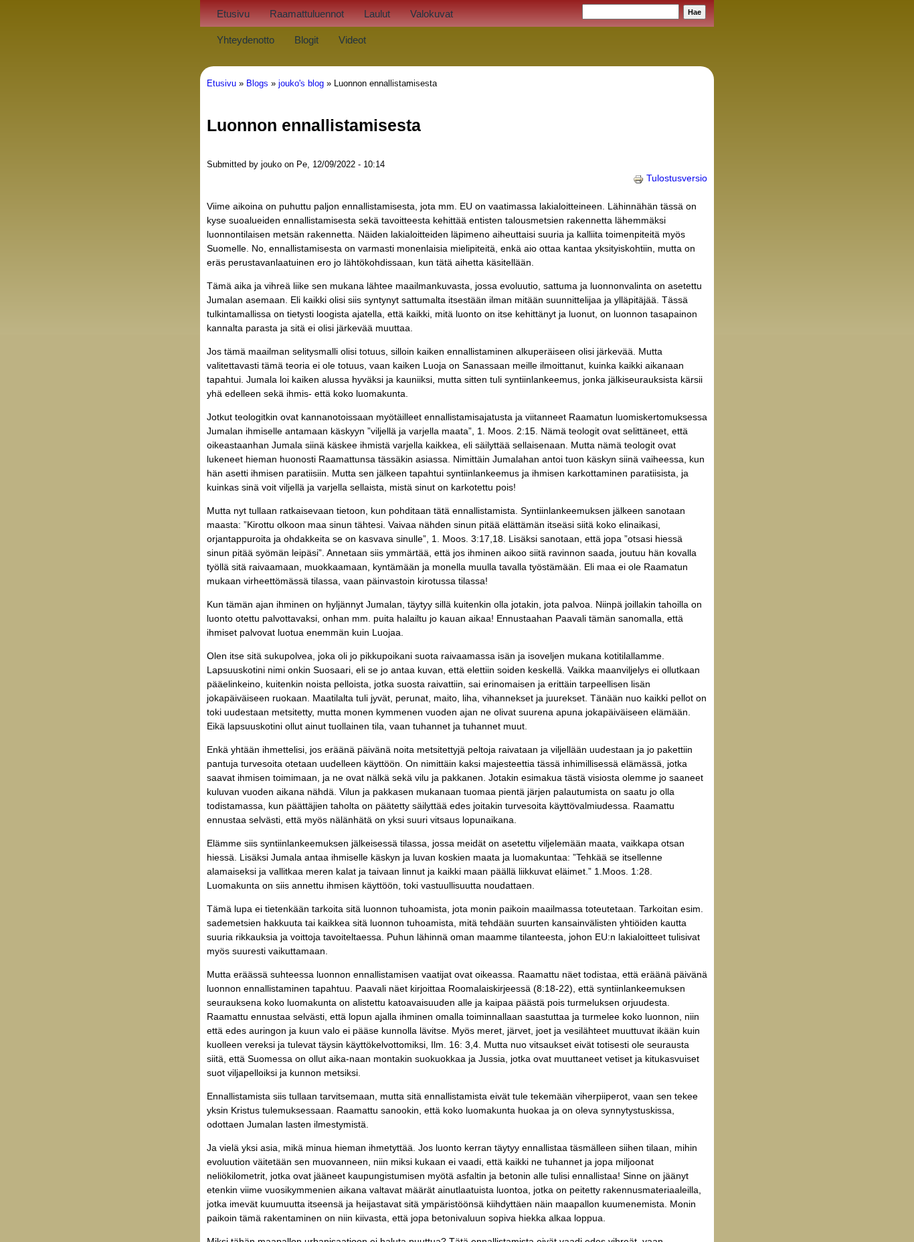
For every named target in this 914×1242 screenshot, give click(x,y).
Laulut (377, 13)
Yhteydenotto (245, 40)
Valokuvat (431, 13)
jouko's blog (301, 83)
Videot (352, 40)
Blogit (306, 40)
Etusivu (233, 13)
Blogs (257, 83)
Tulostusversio (676, 178)
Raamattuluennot (307, 13)
